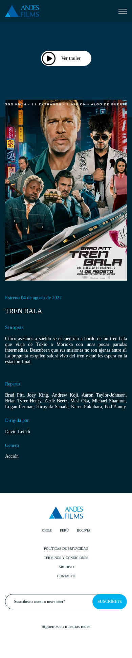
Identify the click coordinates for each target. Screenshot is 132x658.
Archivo (66, 567)
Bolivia (83, 530)
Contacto (66, 576)
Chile (47, 530)
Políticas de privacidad (66, 548)
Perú (64, 530)
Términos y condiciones (66, 558)
